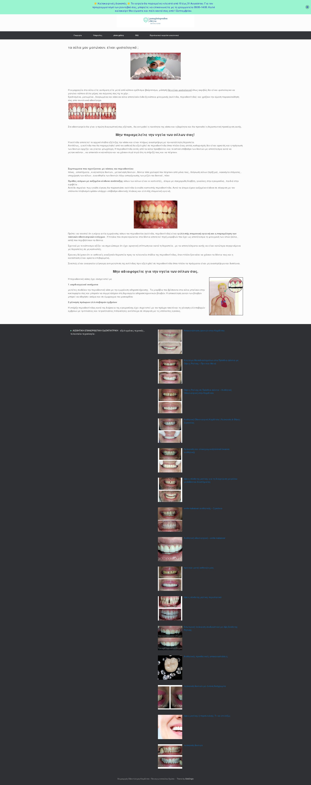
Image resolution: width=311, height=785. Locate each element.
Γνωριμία (78, 35)
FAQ (136, 35)
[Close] (307, 7)
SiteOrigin (189, 778)
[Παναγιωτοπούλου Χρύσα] (155, 20)
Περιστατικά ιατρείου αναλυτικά (164, 35)
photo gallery (119, 35)
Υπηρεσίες (97, 35)
